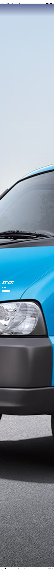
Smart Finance (13, 290)
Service (16, 3)
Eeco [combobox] (7, 568)
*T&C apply (3, 293)
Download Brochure (6, 290)
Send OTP (35, 568)
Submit (49, 568)
